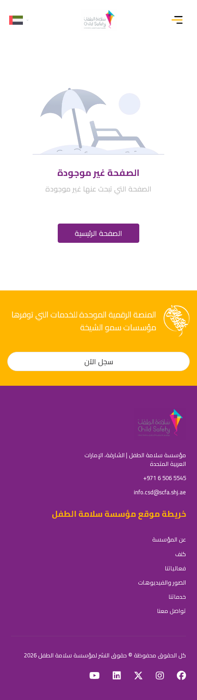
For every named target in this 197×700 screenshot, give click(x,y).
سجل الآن (98, 361)
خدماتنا (177, 596)
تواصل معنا (171, 610)
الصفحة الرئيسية (98, 233)
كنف (180, 553)
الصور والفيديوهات (162, 582)
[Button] (179, 20)
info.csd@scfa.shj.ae (160, 492)
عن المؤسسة (169, 539)
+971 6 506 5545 (164, 477)
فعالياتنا (175, 568)
